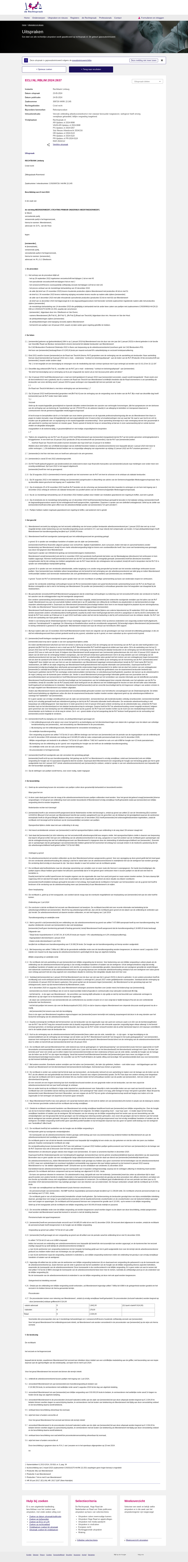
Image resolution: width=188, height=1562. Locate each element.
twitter (146, 1554)
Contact (117, 18)
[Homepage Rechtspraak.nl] (32, 7)
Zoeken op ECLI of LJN (39, 1522)
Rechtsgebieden (32, 106)
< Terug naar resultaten (91, 69)
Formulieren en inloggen (152, 18)
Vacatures (77, 1555)
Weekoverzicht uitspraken (137, 1540)
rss (128, 1554)
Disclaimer (91, 1555)
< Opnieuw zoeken (44, 69)
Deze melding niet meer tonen (143, 60)
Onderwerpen (38, 18)
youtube (161, 1554)
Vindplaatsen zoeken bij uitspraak (43, 1527)
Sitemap (35, 1555)
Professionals (105, 18)
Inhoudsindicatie (32, 114)
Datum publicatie (32, 97)
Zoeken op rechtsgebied (39, 1524)
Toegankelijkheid (58, 1555)
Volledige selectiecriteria (87, 1540)
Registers (74, 18)
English (28, 1555)
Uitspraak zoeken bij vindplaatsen (43, 1530)
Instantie (29, 89)
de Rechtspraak (89, 18)
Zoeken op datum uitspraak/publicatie (45, 1516)
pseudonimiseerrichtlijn (82, 60)
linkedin (157, 1554)
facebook (150, 1554)
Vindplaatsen (31, 120)
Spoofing (69, 1555)
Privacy (42, 1555)
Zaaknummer (31, 101)
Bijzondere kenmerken (35, 110)
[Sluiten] (162, 60)
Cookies (49, 1555)
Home (27, 18)
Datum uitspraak (32, 93)
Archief (84, 1555)
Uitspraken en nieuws (58, 18)
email (132, 1554)
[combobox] (147, 81)
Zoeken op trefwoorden (39, 1519)
